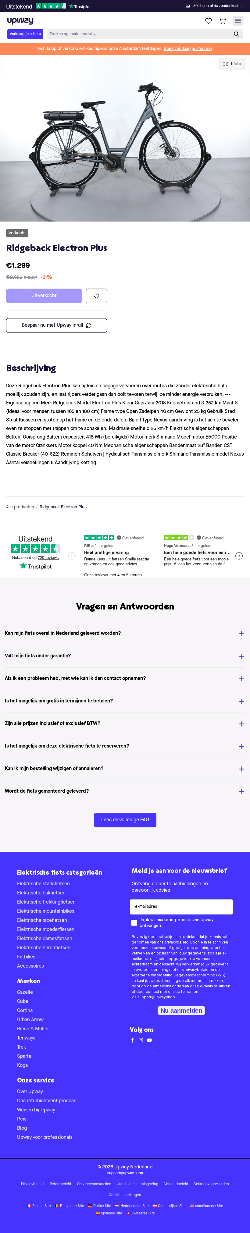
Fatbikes (26, 957)
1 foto (235, 64)
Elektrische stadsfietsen (43, 884)
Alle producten (20, 507)
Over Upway (30, 1091)
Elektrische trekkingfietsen (46, 902)
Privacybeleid (32, 1184)
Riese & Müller (33, 1029)
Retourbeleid (60, 1184)
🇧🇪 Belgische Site (69, 1206)
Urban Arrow (30, 1020)
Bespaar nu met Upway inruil (52, 325)
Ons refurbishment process (46, 1101)
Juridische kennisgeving (137, 1184)
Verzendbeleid (176, 1184)
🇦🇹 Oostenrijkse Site (169, 1206)
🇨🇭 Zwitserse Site (140, 1213)
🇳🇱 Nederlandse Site (132, 1206)
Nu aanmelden (181, 1010)
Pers (22, 1119)
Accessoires (30, 966)
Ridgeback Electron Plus (63, 507)
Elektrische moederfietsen (45, 929)
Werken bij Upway (36, 1110)
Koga (22, 1065)
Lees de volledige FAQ (125, 820)
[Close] (130, 4)
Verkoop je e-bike (25, 34)
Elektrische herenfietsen (43, 948)
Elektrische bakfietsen (41, 893)
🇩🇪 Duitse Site (99, 1206)
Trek (21, 1047)
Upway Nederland (133, 1167)
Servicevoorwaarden (94, 1184)
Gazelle (25, 992)
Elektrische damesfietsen (44, 938)
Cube (22, 1001)
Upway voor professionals (45, 1137)
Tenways (26, 1038)
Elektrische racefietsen (42, 920)
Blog (22, 1128)
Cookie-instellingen (125, 1195)
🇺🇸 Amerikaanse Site (206, 1206)
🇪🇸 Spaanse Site (108, 1213)
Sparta (24, 1056)
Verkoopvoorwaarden (211, 1184)
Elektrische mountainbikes (45, 911)
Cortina (25, 1010)
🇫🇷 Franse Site (39, 1206)
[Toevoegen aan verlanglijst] (96, 296)
